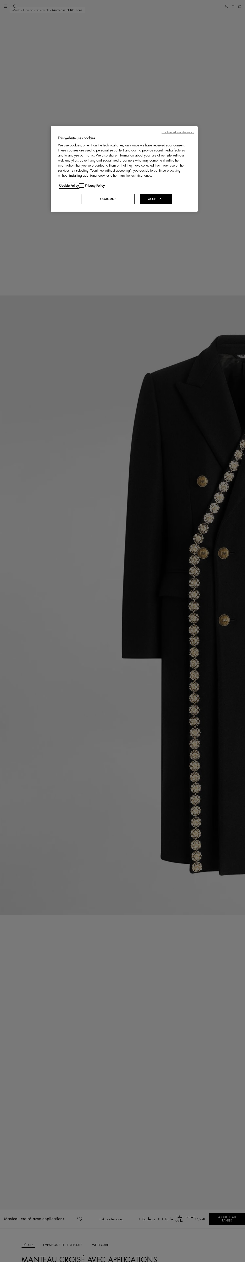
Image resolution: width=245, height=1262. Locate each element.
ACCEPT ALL (156, 199)
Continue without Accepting (177, 132)
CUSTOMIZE (108, 199)
